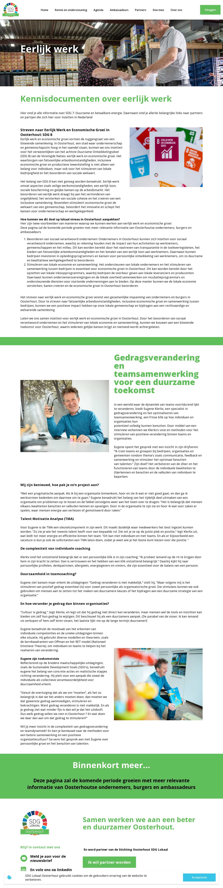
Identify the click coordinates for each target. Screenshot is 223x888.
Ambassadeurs (119, 10)
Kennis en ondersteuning (71, 10)
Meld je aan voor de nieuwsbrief (48, 858)
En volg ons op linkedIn (51, 869)
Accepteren (199, 877)
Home (44, 10)
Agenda (98, 10)
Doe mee (158, 10)
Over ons (176, 10)
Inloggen (210, 10)
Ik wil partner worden (109, 862)
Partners (140, 10)
